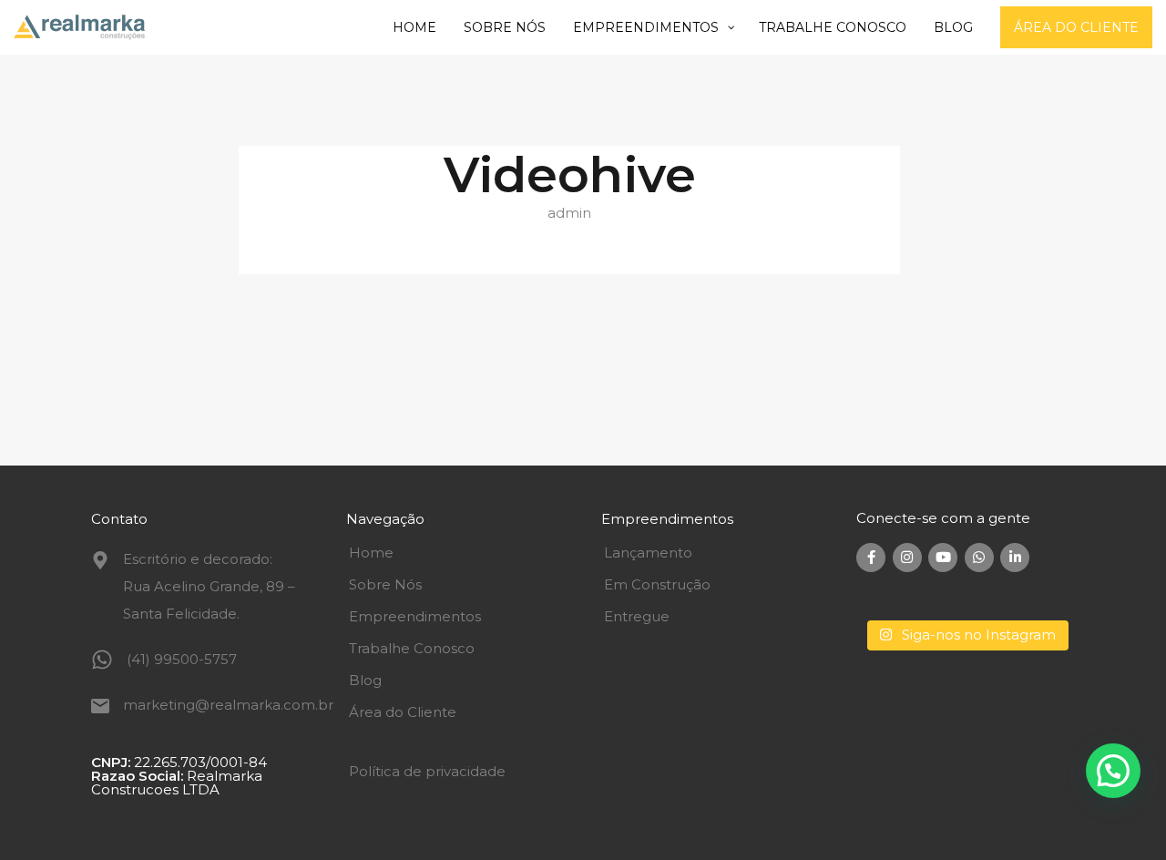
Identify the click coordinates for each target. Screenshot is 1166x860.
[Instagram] (907, 557)
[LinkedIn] (1014, 557)
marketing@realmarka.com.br (228, 704)
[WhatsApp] (979, 557)
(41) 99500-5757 (182, 659)
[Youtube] (942, 557)
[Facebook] (870, 557)
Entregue (637, 616)
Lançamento (648, 552)
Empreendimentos (415, 616)
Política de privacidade (427, 771)
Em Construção (657, 584)
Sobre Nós (385, 584)
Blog (365, 680)
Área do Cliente (402, 712)
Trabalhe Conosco (412, 648)
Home (371, 552)
